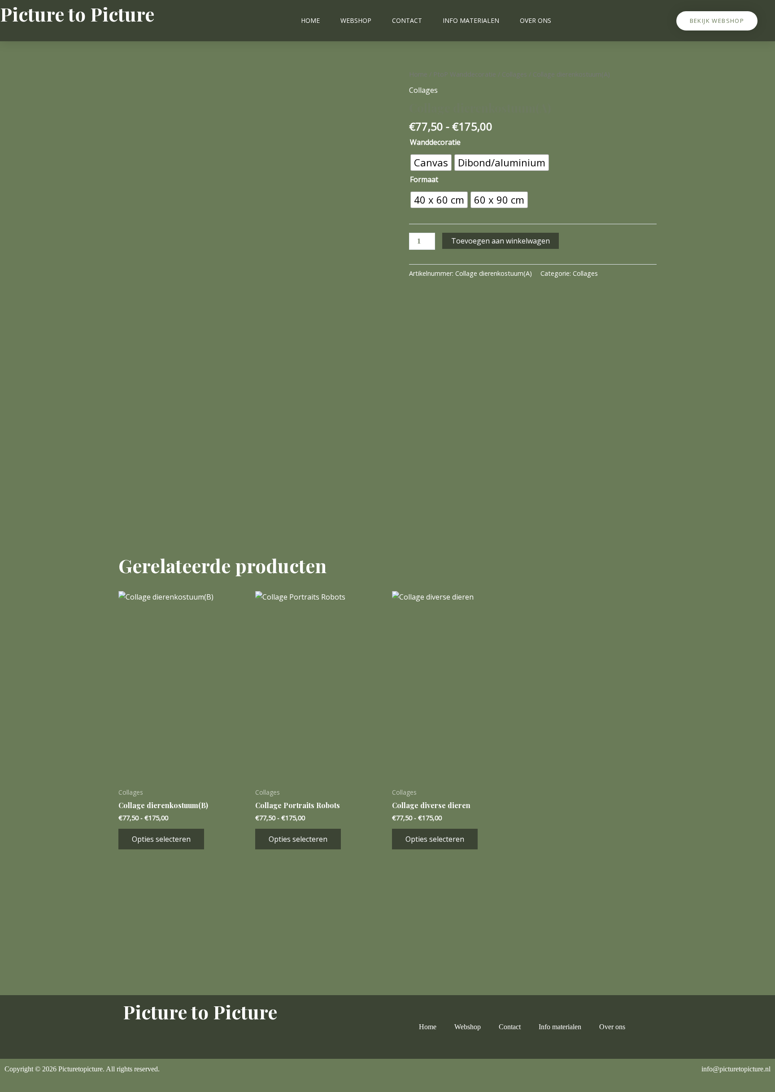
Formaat (424, 179)
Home (310, 20)
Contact (407, 20)
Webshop (355, 20)
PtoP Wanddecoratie (464, 74)
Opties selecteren (161, 839)
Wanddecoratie (435, 142)
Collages (514, 74)
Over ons (535, 20)
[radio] (431, 162)
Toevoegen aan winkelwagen (500, 241)
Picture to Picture (77, 13)
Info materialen (471, 20)
